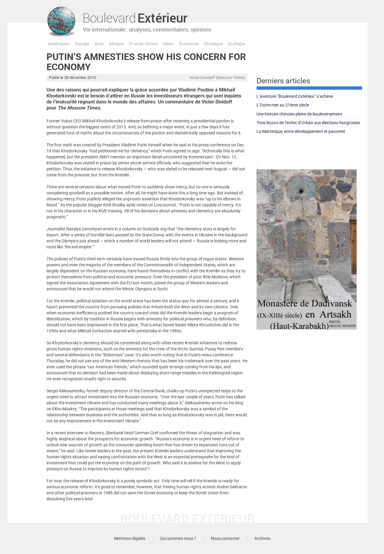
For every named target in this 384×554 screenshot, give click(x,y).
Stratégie (213, 43)
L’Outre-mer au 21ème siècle (282, 105)
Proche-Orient (143, 43)
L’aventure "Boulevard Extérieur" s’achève (294, 96)
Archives (262, 538)
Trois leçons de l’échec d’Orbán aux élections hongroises (308, 122)
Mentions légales (129, 538)
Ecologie (236, 43)
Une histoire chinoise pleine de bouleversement (299, 114)
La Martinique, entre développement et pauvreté (300, 131)
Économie (189, 43)
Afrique (116, 43)
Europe (82, 43)
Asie (99, 43)
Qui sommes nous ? (178, 538)
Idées (168, 43)
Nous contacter (225, 538)
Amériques (59, 43)
